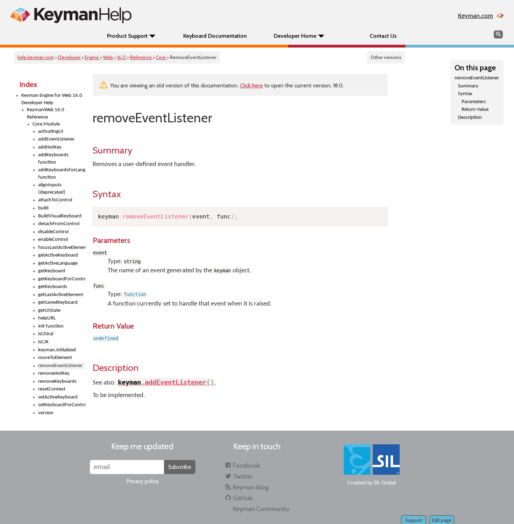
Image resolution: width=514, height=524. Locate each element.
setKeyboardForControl (62, 405)
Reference (141, 57)
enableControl (53, 239)
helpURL (47, 318)
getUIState (49, 310)
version (45, 413)
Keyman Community (261, 509)
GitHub (243, 498)
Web (108, 57)
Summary (468, 86)
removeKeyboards (57, 381)
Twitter (243, 476)
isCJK (43, 342)
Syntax (465, 93)
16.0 (122, 57)
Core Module (46, 124)
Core (161, 57)
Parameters (474, 102)
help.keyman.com (35, 57)
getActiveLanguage (58, 263)
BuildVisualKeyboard (59, 216)
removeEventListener (477, 78)
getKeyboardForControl (62, 279)
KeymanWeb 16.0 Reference (45, 113)
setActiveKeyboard (58, 397)
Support (413, 520)
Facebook (246, 465)
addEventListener (56, 139)
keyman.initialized (57, 350)
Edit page (441, 520)
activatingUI (50, 131)
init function (51, 326)
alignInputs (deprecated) (51, 188)
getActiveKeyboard (58, 255)
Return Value (475, 109)
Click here (251, 85)
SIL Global (385, 483)
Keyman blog (251, 487)
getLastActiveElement (60, 294)
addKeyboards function (53, 158)
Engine (92, 57)
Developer (69, 57)
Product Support (127, 36)
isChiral (45, 334)
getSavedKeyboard (58, 302)
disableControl (53, 232)
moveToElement (55, 357)
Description (470, 117)
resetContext (51, 389)
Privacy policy (142, 481)
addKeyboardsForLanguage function (62, 173)
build (43, 208)
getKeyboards (52, 286)
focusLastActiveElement (62, 247)
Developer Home (295, 36)
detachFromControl (58, 224)
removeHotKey (54, 373)
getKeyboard (51, 271)
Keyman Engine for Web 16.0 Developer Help (51, 99)
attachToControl (55, 200)
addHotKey (50, 147)
